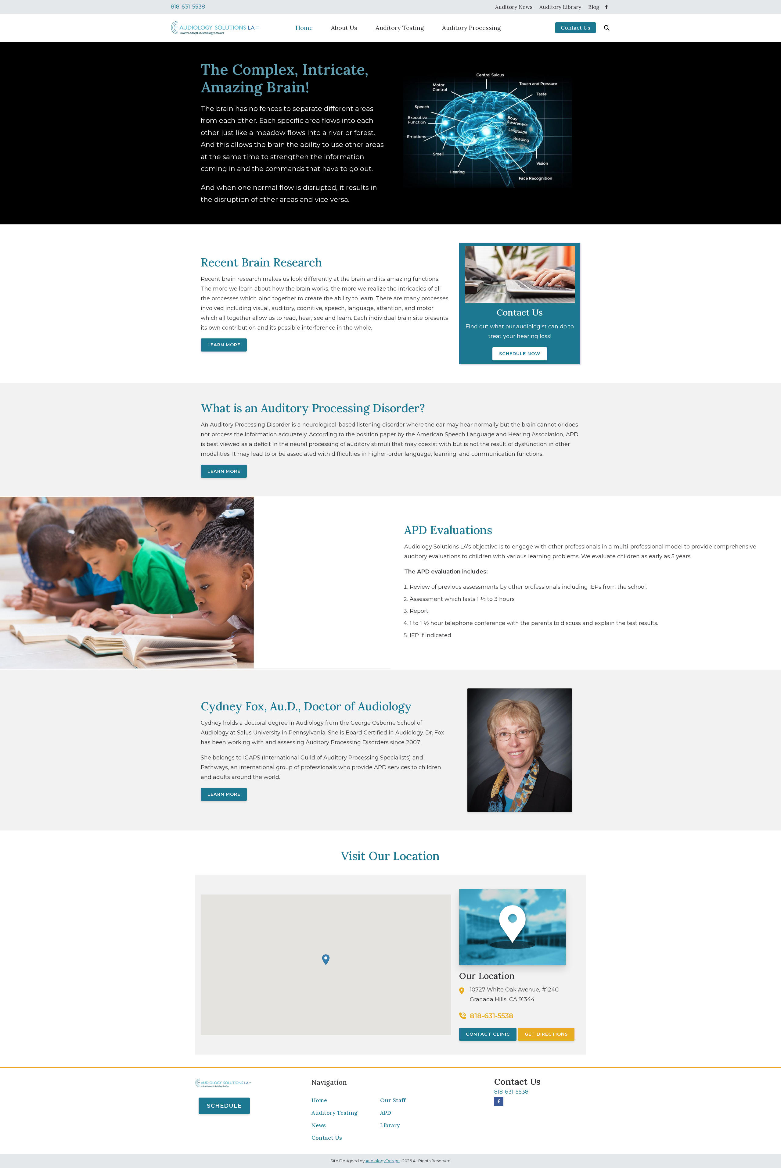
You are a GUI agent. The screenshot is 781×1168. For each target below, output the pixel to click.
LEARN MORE (223, 345)
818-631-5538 (188, 6)
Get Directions (546, 1034)
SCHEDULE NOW (519, 353)
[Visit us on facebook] (606, 7)
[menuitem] (514, 7)
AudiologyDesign (382, 1160)
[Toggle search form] (607, 27)
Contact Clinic (488, 1034)
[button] (325, 959)
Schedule (224, 1105)
